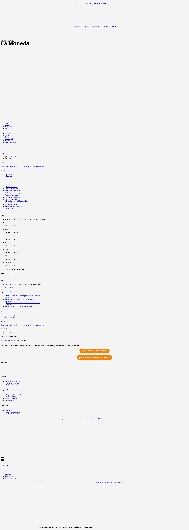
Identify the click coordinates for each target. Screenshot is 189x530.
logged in (12, 340)
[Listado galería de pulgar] (8, 325)
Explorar (86, 26)
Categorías (76, 26)
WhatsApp (9, 476)
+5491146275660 (10, 317)
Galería (7, 125)
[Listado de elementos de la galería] (8, 166)
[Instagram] (3, 371)
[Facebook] (3, 365)
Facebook (9, 475)
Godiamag (96, 26)
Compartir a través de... (13, 478)
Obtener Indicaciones (11, 288)
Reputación (9, 126)
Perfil (6, 123)
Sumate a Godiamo (110, 26)
